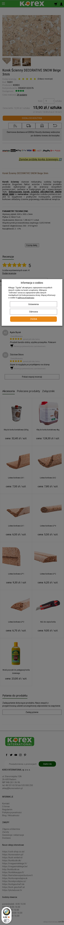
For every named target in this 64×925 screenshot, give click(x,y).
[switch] (6, 920)
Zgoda (33, 319)
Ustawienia (33, 304)
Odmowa (33, 312)
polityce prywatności (26, 298)
